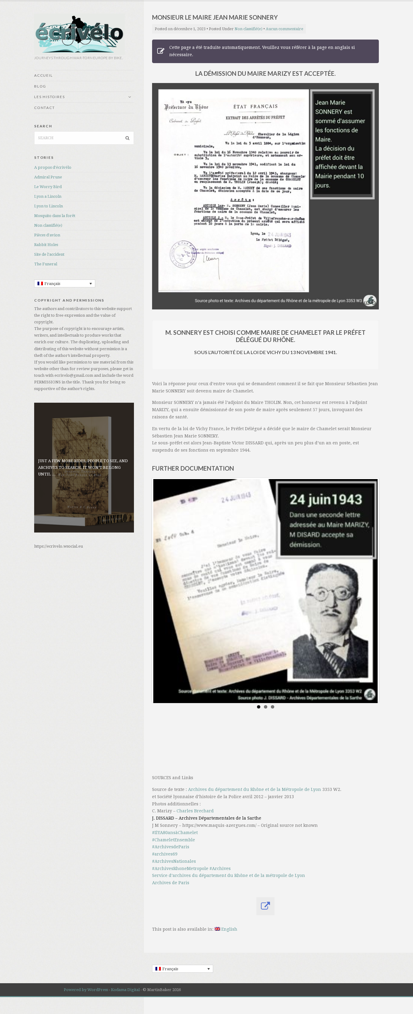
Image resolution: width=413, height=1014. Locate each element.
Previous (162, 590)
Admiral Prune (48, 177)
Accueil (43, 75)
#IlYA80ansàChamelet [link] (175, 832)
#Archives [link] (220, 868)
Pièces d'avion (47, 235)
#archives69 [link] (164, 854)
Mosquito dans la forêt (54, 215)
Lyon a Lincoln (47, 196)
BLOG (40, 86)
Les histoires (49, 96)
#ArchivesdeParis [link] (170, 846)
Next (369, 590)
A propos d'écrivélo (52, 167)
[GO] (127, 138)
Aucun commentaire (284, 29)
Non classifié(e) (48, 225)
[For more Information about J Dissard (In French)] (265, 906)
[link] (254, 789)
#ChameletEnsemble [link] (173, 839)
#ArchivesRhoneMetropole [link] (180, 868)
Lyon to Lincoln (48, 206)
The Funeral (45, 264)
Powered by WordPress (86, 989)
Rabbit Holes (46, 244)
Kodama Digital (125, 989)
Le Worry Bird (48, 186)
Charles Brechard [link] (195, 810)
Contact (44, 107)
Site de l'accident (49, 254)
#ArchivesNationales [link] (174, 861)
